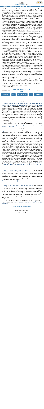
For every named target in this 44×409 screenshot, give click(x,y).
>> (31, 94)
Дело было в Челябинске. (12, 131)
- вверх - (5, 94)
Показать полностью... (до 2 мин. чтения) (15, 181)
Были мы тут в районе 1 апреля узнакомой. (18, 185)
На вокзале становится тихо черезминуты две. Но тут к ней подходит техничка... (22, 164)
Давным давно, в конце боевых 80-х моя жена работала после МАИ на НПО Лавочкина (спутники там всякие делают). (22, 104)
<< (13, 94)
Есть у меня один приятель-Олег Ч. (16, 170)
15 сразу (38, 94)
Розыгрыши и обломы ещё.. (22, 90)
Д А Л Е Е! (22, 94)
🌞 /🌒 (39, 2)
